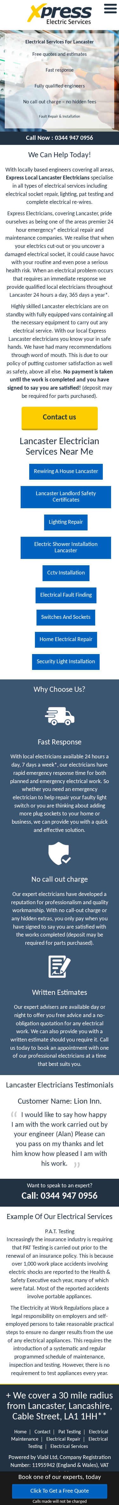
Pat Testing (69, 1432)
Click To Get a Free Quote (59, 1491)
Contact (42, 1432)
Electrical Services (69, 1446)
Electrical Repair (63, 1439)
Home (20, 1432)
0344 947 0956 (74, 138)
